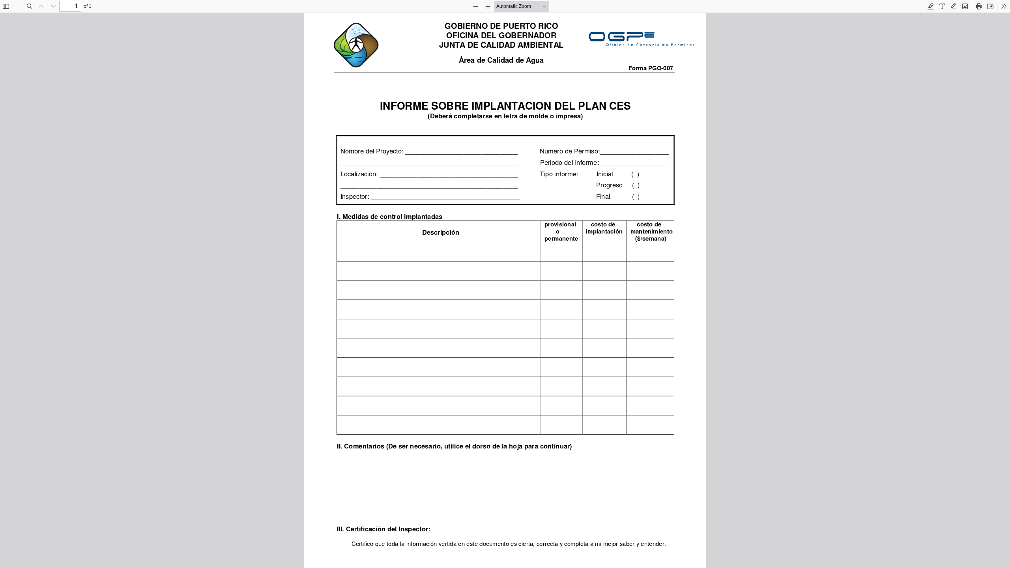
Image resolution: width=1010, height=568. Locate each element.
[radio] (930, 6)
